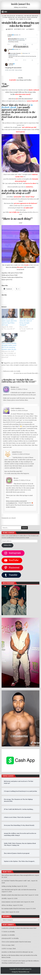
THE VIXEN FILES (19, 16)
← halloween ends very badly (11, 371)
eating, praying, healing (9, 886)
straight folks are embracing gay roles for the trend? (20, 24)
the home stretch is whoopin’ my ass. (21, 952)
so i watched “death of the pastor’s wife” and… (16, 880)
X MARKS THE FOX (23, 19)
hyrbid (16, 363)
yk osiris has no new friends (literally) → (26, 373)
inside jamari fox (20, 4)
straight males (23, 365)
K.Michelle (32, 363)
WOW (17, 19)
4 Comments (31, 29)
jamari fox (10, 29)
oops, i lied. (5, 912)
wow (35, 365)
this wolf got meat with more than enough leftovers (18, 875)
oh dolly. (4, 898)
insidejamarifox (24, 363)
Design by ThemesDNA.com (20, 972)
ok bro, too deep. (7, 905)
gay (12, 363)
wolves (31, 365)
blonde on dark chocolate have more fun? (15, 895)
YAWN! (29, 19)
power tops (5, 365)
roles (11, 365)
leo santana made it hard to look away (13, 908)
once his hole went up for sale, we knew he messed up (19, 889)
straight (16, 365)
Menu (5, 12)
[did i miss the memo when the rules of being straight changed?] (27, 313)
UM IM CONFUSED (22, 17)
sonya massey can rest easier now (12, 902)
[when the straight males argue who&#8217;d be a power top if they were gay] (10, 313)
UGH (16, 17)
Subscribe (7, 545)
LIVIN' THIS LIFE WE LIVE (9, 16)
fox (9, 363)
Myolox (4, 955)
